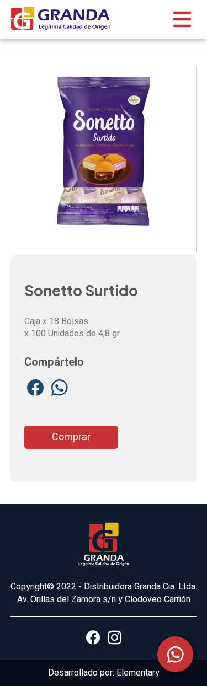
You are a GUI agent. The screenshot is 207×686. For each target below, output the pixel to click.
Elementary (138, 672)
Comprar (71, 437)
